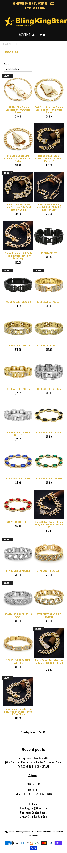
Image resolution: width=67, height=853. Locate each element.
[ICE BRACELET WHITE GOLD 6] (18, 415)
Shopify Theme (36, 831)
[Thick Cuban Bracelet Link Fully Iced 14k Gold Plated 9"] (49, 643)
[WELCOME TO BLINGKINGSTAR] (33, 766)
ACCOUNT (25, 34)
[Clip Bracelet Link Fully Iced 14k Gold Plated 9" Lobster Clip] (49, 187)
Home (5, 44)
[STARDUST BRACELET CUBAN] (49, 596)
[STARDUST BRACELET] (18, 553)
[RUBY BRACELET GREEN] (49, 461)
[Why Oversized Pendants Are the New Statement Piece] (33, 762)
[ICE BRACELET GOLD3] (49, 328)
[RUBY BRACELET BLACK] (49, 415)
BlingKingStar (24, 831)
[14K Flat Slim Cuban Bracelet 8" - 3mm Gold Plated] (18, 89)
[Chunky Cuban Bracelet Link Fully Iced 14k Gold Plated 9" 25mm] (18, 187)
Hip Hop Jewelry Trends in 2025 (33, 758)
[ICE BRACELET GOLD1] (49, 284)
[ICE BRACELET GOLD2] (18, 328)
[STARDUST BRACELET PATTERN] (18, 643)
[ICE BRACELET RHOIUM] (49, 371)
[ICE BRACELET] (49, 235)
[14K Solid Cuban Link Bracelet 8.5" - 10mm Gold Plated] (18, 138)
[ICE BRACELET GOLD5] (18, 371)
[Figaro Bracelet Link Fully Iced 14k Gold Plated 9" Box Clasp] (18, 235)
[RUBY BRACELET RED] (18, 504)
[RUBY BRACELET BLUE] (18, 461)
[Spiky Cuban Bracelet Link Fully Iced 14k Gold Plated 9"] (49, 504)
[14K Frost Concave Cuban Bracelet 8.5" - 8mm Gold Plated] (49, 89)
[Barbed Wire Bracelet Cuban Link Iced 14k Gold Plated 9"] (49, 138)
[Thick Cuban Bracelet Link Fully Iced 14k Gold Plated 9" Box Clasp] (18, 691)
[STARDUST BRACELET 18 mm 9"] (18, 596)
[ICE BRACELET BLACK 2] (18, 284)
